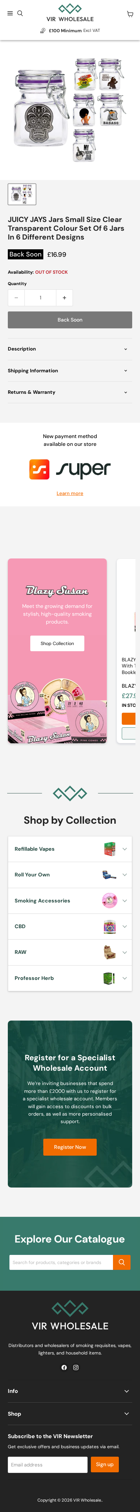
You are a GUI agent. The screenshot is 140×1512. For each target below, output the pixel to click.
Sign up (105, 1464)
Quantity (17, 283)
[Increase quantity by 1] (64, 297)
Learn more (70, 493)
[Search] (122, 1262)
